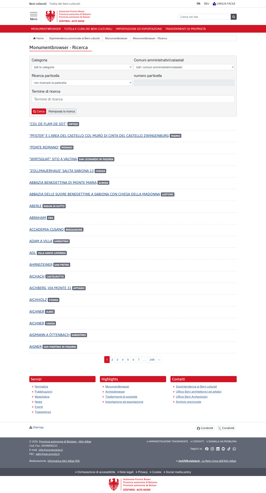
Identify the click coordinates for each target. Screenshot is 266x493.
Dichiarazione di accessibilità (96, 472)
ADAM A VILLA (40, 241)
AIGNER (35, 346)
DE (206, 3)
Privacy (142, 472)
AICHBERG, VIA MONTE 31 (50, 288)
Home (40, 38)
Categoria (39, 59)
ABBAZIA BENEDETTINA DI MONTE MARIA (63, 182)
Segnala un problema (222, 441)
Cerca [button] (40, 111)
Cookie (156, 472)
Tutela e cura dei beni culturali (88, 28)
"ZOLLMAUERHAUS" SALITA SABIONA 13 (61, 171)
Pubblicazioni (43, 391)
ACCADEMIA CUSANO (46, 229)
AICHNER (36, 311)
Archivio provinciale (188, 402)
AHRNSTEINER (40, 264)
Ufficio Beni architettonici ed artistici (198, 391)
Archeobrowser (115, 391)
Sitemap (38, 427)
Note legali (126, 472)
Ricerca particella (45, 75)
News (38, 402)
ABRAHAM (37, 217)
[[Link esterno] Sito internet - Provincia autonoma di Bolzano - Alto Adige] (68, 16)
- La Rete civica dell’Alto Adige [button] (207, 460)
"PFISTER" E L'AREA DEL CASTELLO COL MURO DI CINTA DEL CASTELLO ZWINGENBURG (99, 135)
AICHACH (37, 276)
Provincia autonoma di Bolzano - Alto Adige (65, 441)
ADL (32, 253)
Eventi (39, 407)
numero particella (148, 75)
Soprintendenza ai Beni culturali (196, 386)
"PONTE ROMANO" (44, 147)
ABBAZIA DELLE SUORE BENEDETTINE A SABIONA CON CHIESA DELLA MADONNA (94, 194)
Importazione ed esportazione (139, 28)
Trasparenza (43, 412)
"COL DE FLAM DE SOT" (48, 124)
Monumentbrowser (46, 28)
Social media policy (178, 472)
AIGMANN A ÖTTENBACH (49, 335)
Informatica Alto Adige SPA (64, 460)
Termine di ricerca (46, 91)
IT (198, 3)
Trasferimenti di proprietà (185, 28)
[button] (206, 448)
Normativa (41, 386)
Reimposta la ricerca (61, 111)
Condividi (206, 428)
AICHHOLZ (38, 299)
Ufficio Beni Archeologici (192, 397)
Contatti (198, 441)
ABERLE (35, 206)
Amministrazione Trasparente (168, 441)
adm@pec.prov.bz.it (48, 454)
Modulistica (42, 397)
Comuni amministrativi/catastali (159, 59)
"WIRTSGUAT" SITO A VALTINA (53, 159)
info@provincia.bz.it (51, 449)
